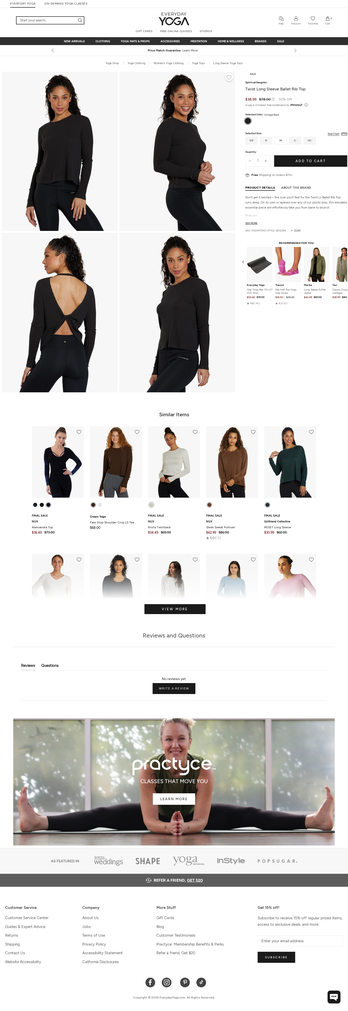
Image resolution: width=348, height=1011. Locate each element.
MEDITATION (199, 41)
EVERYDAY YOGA (22, 3)
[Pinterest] (185, 982)
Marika (308, 285)
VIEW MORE (175, 609)
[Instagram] (168, 982)
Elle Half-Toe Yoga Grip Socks (285, 291)
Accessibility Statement (102, 953)
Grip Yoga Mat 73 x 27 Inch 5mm (259, 291)
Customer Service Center (26, 918)
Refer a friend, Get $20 (175, 953)
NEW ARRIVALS (74, 41)
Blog (160, 926)
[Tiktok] (201, 982)
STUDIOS (206, 31)
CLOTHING (103, 41)
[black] (42, 505)
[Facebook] (150, 982)
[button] (253, 303)
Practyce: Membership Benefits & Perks (190, 944)
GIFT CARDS (144, 31)
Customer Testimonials (175, 935)
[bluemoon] (48, 505)
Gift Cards (165, 918)
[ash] (151, 505)
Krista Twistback (159, 524)
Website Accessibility (23, 962)
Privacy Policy (94, 944)
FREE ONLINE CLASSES (176, 31)
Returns (11, 935)
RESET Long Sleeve (277, 524)
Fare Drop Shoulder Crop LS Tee (112, 519)
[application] (334, 997)
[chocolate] (93, 505)
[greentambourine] (35, 505)
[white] (100, 505)
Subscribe (276, 957)
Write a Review (177, 690)
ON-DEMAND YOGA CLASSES (65, 3)
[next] (295, 50)
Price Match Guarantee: (174, 50)
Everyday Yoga (255, 285)
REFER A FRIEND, (178, 880)
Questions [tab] (50, 666)
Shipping (12, 944)
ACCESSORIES (170, 41)
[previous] (53, 50)
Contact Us (15, 953)
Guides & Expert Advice (25, 926)
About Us (90, 918)
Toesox (279, 285)
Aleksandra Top (42, 524)
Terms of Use (93, 935)
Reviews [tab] (28, 666)
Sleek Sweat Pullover (220, 524)
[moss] (267, 505)
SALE (280, 41)
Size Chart (333, 133)
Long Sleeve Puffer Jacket (315, 291)
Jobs (86, 926)
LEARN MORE (174, 799)
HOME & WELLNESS (231, 41)
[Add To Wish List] (229, 78)
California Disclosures (100, 962)
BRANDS (260, 41)
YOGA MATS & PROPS (135, 41)
